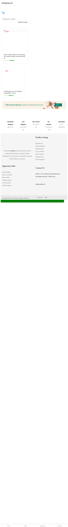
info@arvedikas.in (40, 184)
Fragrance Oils (39, 156)
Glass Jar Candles (7, 174)
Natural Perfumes (40, 146)
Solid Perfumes (39, 148)
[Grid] (17, 22)
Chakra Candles (6, 185)
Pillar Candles (5, 177)
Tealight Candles (6, 180)
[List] (14, 22)
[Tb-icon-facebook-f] (2, 164)
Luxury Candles (39, 151)
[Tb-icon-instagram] (9, 164)
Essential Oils (39, 143)
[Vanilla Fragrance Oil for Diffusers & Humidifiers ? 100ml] (13, 79)
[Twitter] (6, 164)
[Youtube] (12, 164)
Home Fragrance (40, 159)
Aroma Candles (39, 154)
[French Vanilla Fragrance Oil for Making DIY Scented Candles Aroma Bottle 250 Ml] (15, 41)
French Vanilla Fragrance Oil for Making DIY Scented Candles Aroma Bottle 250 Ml (14, 56)
